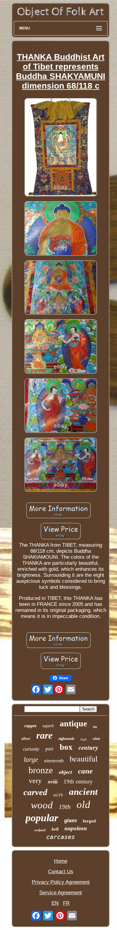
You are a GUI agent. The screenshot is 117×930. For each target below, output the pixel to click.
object (65, 772)
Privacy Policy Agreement (61, 882)
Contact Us (60, 871)
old (83, 804)
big (95, 726)
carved (35, 792)
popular (42, 817)
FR (66, 903)
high (83, 739)
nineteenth (54, 760)
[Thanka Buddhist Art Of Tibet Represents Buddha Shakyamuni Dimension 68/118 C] (60, 147)
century (88, 747)
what (96, 739)
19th (64, 806)
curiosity (31, 749)
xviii (53, 782)
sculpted (40, 830)
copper (30, 726)
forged (89, 821)
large (31, 759)
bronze (40, 770)
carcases (60, 836)
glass (70, 820)
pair (49, 749)
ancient (83, 791)
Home (60, 861)
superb (48, 726)
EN (55, 903)
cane (85, 771)
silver (25, 738)
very (35, 781)
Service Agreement (60, 892)
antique (73, 723)
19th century (78, 781)
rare (44, 735)
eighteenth (66, 739)
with (58, 795)
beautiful (84, 758)
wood (42, 805)
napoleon (75, 828)
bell (55, 829)
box (66, 747)
